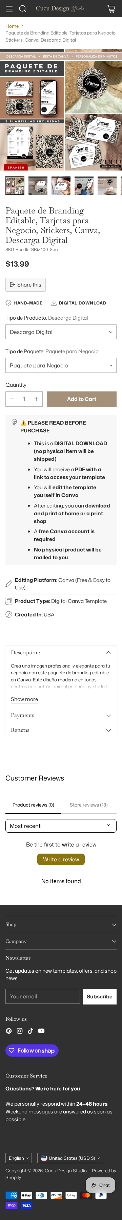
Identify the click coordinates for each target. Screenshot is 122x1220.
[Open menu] (9, 9)
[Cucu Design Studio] (61, 8)
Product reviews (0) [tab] (33, 804)
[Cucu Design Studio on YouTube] (41, 1032)
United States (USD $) (72, 1158)
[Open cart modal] (111, 9)
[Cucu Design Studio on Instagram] (20, 1032)
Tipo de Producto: (46, 317)
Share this (29, 284)
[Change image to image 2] (37, 185)
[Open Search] (22, 9)
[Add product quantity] (36, 399)
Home (12, 26)
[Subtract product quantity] (12, 399)
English (16, 1158)
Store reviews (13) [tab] (89, 804)
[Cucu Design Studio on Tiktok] (30, 1032)
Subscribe (100, 996)
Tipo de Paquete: (52, 351)
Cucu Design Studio (66, 1170)
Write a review (61, 859)
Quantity (15, 384)
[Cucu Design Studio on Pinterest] (9, 1032)
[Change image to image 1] (14, 185)
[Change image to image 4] (84, 185)
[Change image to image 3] (61, 185)
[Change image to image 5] (107, 185)
